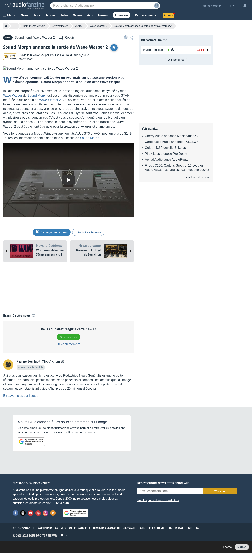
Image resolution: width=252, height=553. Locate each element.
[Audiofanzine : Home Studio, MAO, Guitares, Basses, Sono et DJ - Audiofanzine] (24, 5)
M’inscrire (220, 490)
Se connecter (68, 337)
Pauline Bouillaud (61, 55)
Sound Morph (37, 95)
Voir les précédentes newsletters (158, 500)
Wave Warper (12, 95)
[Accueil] (6, 26)
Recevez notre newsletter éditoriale (163, 483)
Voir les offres (176, 59)
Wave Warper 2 (98, 25)
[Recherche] (156, 5)
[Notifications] (245, 5)
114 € (200, 49)
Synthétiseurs (60, 25)
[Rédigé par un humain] (10, 57)
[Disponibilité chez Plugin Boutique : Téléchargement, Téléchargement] (178, 49)
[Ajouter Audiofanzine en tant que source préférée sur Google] (31, 441)
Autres (79, 25)
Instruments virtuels (34, 25)
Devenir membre (68, 344)
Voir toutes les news (198, 177)
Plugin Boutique (153, 49)
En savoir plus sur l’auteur (21, 395)
